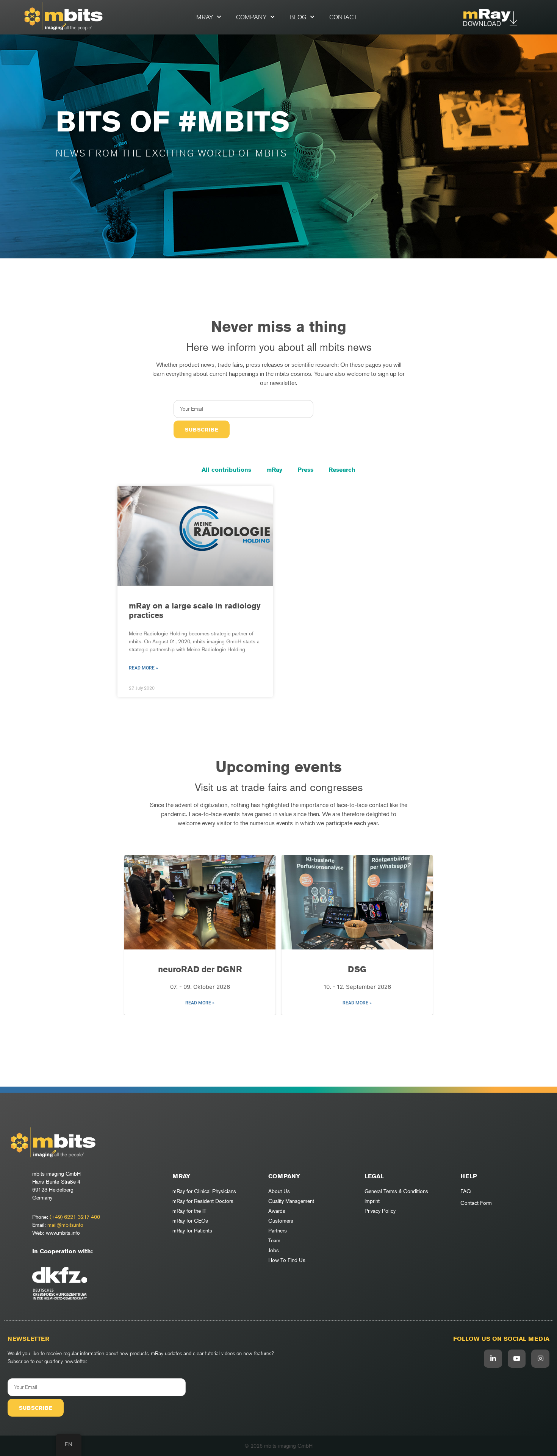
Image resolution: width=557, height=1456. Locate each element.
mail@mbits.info (65, 1224)
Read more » (143, 668)
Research (342, 469)
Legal (374, 1176)
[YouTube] (517, 1359)
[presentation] (134, 935)
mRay (204, 17)
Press (305, 469)
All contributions (226, 469)
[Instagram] (540, 1359)
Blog (298, 17)
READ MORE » (199, 1003)
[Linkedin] (493, 1359)
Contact (343, 17)
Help (468, 1176)
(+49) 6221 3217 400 (75, 1217)
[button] (274, 1026)
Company (251, 17)
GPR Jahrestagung (357, 969)
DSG (200, 969)
